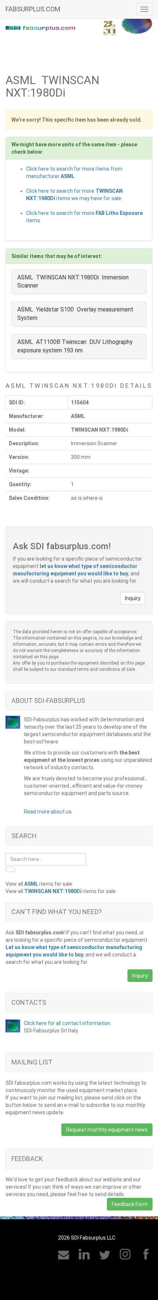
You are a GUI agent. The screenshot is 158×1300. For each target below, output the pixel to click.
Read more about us (48, 812)
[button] (132, 598)
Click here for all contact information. (67, 1023)
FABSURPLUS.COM (33, 9)
